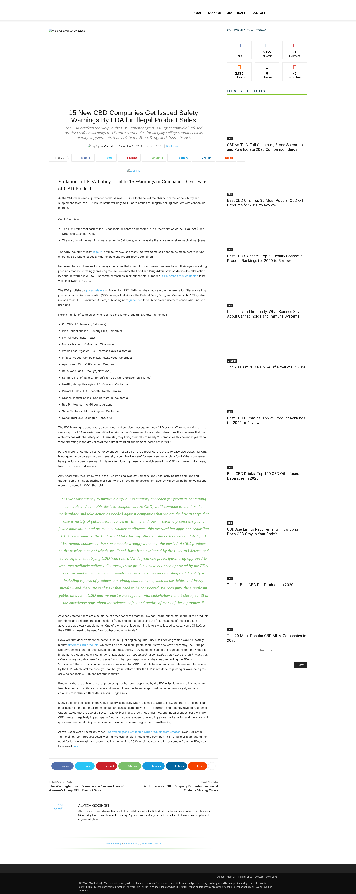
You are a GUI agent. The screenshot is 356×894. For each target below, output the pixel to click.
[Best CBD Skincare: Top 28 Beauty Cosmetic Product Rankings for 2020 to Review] (267, 231)
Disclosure (172, 146)
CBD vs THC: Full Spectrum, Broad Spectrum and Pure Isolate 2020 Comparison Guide (265, 147)
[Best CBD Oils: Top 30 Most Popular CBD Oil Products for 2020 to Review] (267, 176)
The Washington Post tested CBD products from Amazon (143, 732)
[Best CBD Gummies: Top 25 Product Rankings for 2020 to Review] (267, 393)
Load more (266, 650)
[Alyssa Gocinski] (90, 146)
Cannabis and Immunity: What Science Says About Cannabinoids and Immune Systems (264, 313)
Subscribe (295, 65)
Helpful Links (245, 876)
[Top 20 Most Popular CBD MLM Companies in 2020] (267, 611)
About (198, 12)
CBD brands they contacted (180, 276)
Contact (259, 12)
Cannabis (214, 12)
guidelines (135, 300)
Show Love (271, 876)
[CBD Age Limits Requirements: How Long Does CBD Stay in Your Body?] (267, 505)
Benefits (232, 361)
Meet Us (231, 876)
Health (242, 12)
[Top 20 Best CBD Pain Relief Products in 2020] (267, 343)
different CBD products (83, 645)
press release (95, 290)
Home (149, 146)
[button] (272, 13)
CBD (229, 12)
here (75, 746)
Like (239, 43)
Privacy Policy (131, 843)
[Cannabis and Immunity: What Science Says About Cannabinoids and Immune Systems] (267, 287)
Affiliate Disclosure (151, 843)
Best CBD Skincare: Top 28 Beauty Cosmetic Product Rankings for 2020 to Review (265, 258)
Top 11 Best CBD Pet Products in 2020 (260, 585)
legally (97, 252)
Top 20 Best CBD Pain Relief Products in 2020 (266, 367)
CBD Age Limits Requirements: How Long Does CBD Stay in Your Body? (262, 531)
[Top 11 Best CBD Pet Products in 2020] (267, 560)
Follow (267, 43)
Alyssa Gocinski (105, 146)
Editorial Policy (113, 843)
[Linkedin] (79, 826)
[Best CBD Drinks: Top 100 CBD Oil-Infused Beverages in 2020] (267, 449)
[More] (241, 158)
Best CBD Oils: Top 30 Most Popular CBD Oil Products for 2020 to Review (265, 202)
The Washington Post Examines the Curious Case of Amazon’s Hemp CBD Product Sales (86, 788)
